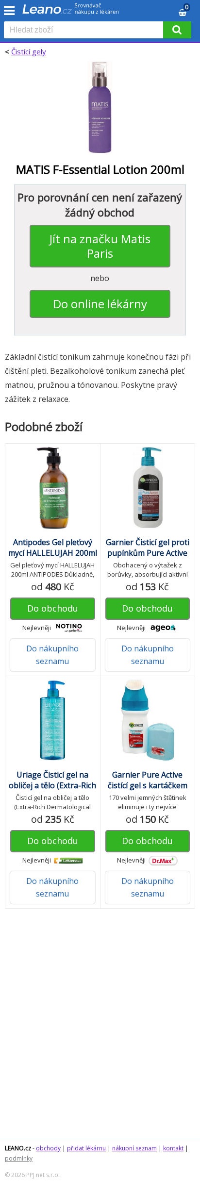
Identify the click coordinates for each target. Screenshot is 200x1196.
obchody (48, 1148)
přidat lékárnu (86, 1148)
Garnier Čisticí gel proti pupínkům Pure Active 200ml (147, 553)
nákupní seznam (134, 1148)
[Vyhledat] (177, 29)
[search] (85, 30)
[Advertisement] (100, 1028)
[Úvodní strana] (70, 12)
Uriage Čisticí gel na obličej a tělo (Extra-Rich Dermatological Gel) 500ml (52, 790)
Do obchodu (52, 608)
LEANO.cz (18, 1148)
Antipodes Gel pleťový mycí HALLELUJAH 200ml (52, 547)
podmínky (19, 1158)
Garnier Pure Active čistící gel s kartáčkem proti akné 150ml (147, 785)
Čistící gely (28, 51)
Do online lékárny (100, 304)
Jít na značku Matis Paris (100, 246)
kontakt (173, 1148)
